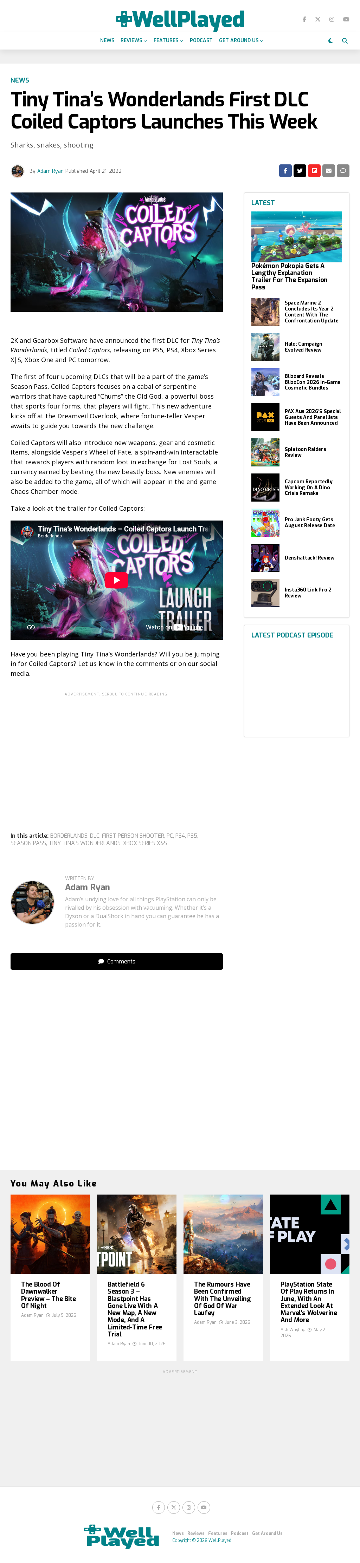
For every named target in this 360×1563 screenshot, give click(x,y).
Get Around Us (238, 40)
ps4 (180, 836)
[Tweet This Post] (300, 170)
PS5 (192, 836)
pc (170, 836)
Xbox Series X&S (145, 843)
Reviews (131, 40)
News (107, 40)
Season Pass (28, 843)
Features (166, 40)
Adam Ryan (50, 171)
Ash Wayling (293, 1330)
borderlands (69, 836)
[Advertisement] (117, 749)
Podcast (201, 40)
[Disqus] (117, 1063)
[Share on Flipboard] (314, 170)
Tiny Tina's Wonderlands (85, 843)
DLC (94, 836)
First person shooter (133, 836)
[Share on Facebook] (285, 170)
